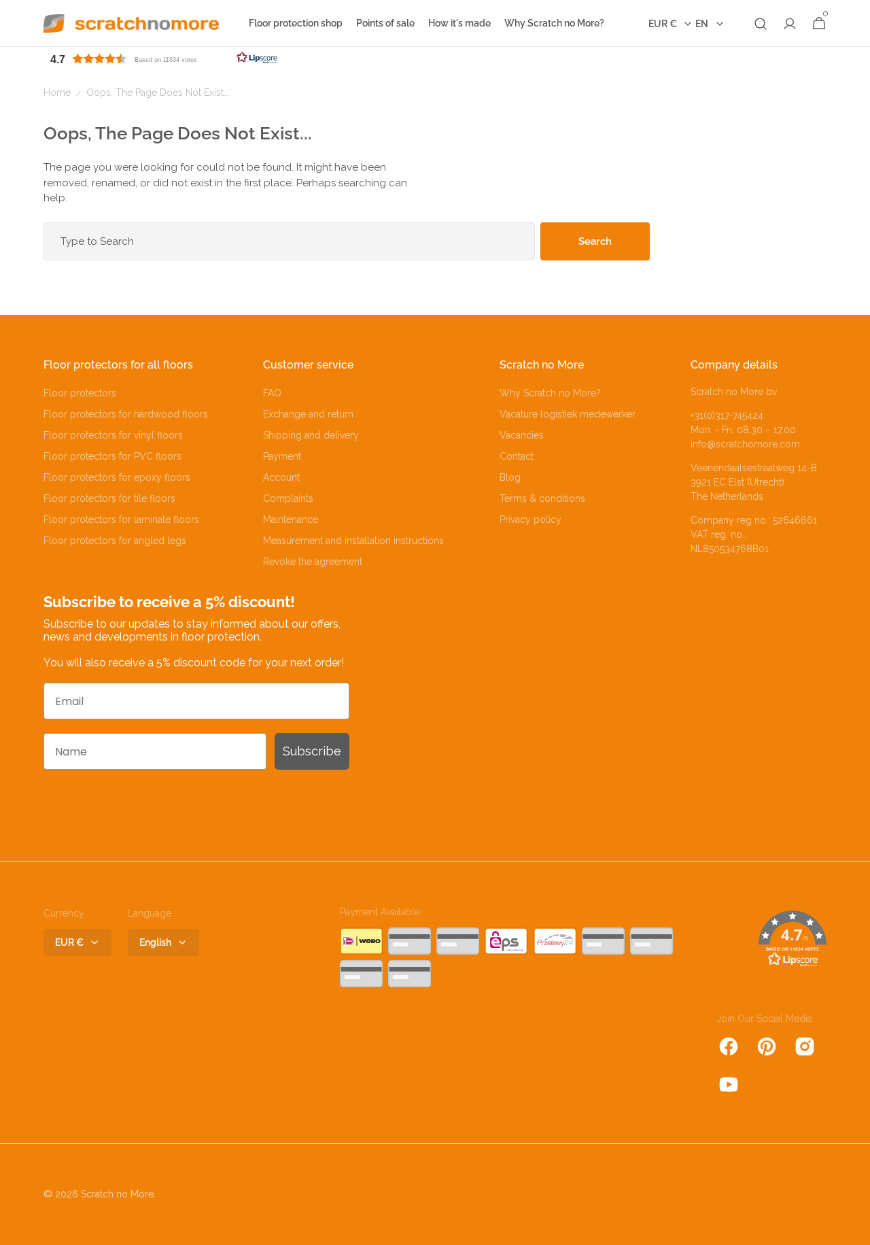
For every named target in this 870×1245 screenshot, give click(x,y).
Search (595, 241)
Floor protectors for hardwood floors (126, 414)
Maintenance (290, 519)
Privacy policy (530, 519)
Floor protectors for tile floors (109, 498)
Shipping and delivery (311, 435)
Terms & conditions (542, 498)
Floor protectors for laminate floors (121, 519)
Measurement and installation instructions (353, 540)
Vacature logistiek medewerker (568, 414)
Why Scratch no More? (550, 393)
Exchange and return (308, 414)
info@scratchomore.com (745, 444)
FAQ (272, 393)
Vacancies (522, 435)
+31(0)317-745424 (727, 415)
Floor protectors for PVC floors (112, 456)
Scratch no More (117, 1194)
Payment (282, 456)
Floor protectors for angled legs (115, 540)
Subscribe (312, 751)
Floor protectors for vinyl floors (113, 435)
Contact (517, 456)
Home (57, 92)
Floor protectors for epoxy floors (117, 477)
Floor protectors (80, 393)
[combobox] (289, 241)
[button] (761, 23)
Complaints (288, 498)
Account (281, 477)
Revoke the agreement (312, 561)
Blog (510, 477)
